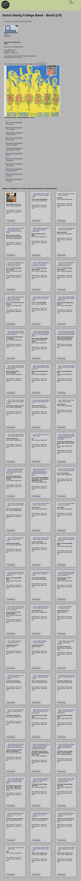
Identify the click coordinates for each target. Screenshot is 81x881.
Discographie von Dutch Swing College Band (18, 21)
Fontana (6, 34)
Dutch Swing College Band (14, 122)
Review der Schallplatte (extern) (13, 47)
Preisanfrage (42, 64)
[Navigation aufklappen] (71, 3)
